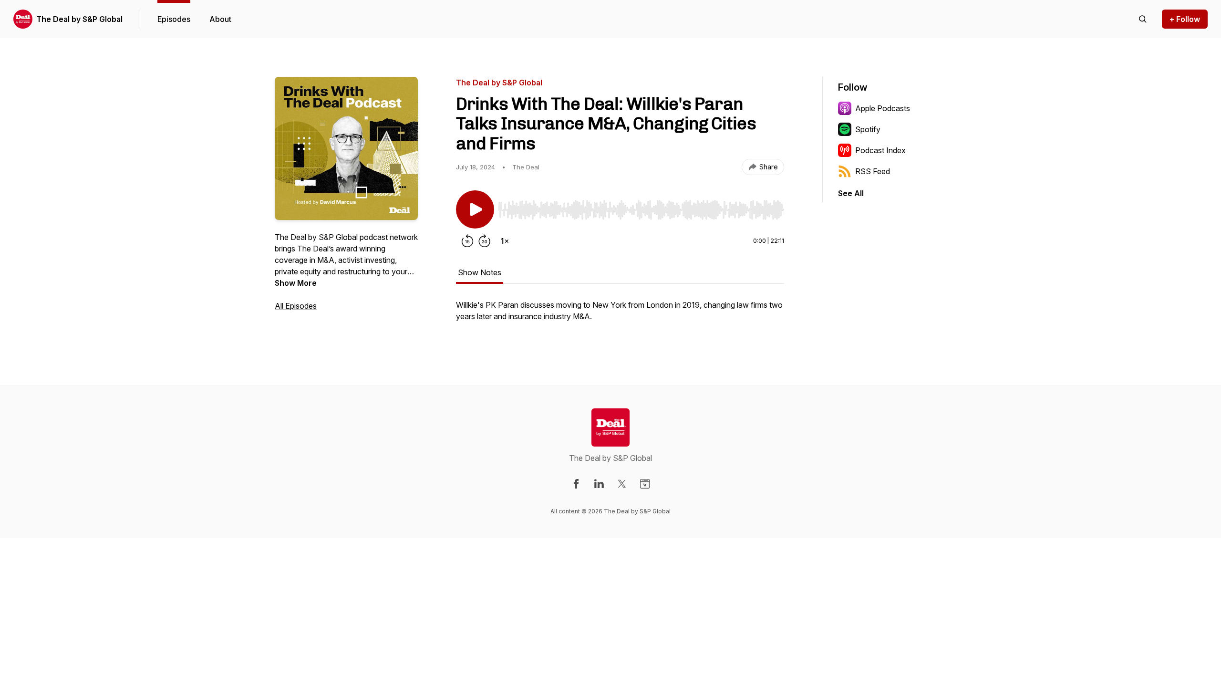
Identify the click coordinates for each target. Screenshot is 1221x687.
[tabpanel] (620, 315)
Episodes (173, 19)
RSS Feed (872, 171)
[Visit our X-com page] (622, 484)
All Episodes (296, 306)
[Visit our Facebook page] (576, 484)
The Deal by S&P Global (79, 19)
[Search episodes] (1143, 19)
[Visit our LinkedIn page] (599, 484)
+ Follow (1184, 19)
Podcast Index (880, 150)
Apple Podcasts (882, 108)
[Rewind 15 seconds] (467, 241)
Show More (296, 283)
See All (851, 193)
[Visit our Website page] (645, 484)
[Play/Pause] (475, 209)
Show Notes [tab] (479, 272)
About (220, 19)
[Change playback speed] (504, 241)
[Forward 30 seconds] (484, 241)
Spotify (867, 129)
